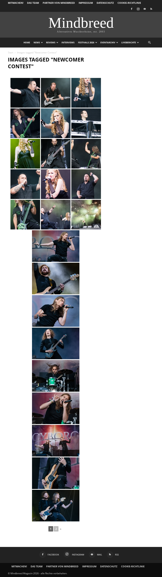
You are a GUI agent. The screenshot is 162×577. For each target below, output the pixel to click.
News (37, 42)
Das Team (33, 3)
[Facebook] (132, 9)
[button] (149, 43)
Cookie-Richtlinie (129, 3)
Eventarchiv (107, 42)
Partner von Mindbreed (59, 3)
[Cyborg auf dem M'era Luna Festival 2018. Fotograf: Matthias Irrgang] (55, 246)
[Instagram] (138, 9)
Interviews (67, 42)
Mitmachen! (15, 3)
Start (10, 52)
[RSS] (151, 9)
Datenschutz (105, 3)
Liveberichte (128, 42)
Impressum (86, 3)
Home (27, 42)
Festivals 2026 (86, 42)
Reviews (50, 42)
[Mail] (145, 9)
